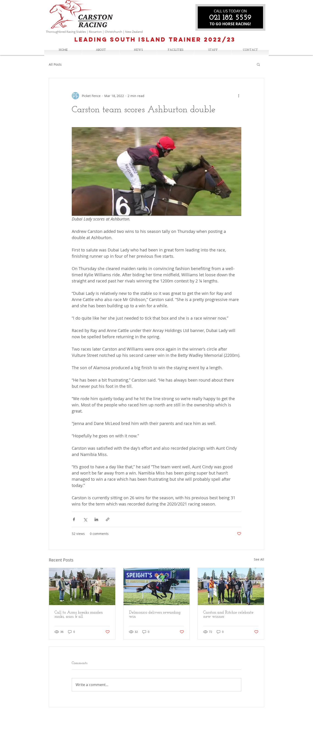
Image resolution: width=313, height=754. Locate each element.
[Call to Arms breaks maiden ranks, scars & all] (82, 586)
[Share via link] (107, 519)
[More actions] (238, 95)
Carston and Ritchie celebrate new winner (228, 615)
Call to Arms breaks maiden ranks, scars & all (79, 615)
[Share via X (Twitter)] (85, 519)
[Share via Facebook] (74, 519)
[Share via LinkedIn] (96, 519)
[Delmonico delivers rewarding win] (157, 586)
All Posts (55, 64)
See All (259, 559)
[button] (258, 64)
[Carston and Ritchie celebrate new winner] (231, 586)
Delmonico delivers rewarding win (155, 615)
